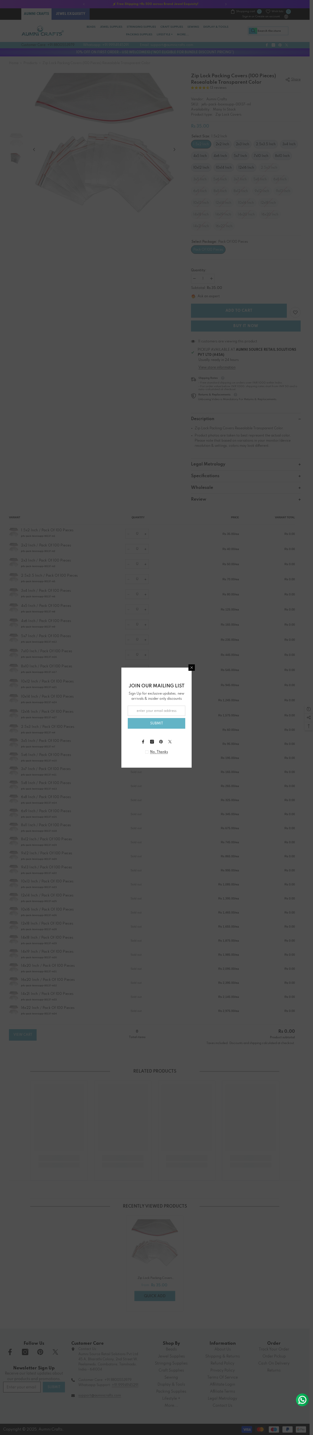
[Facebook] (143, 741)
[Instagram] (152, 741)
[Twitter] (169, 741)
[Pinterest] (160, 741)
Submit (156, 723)
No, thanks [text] (159, 752)
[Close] (191, 667)
